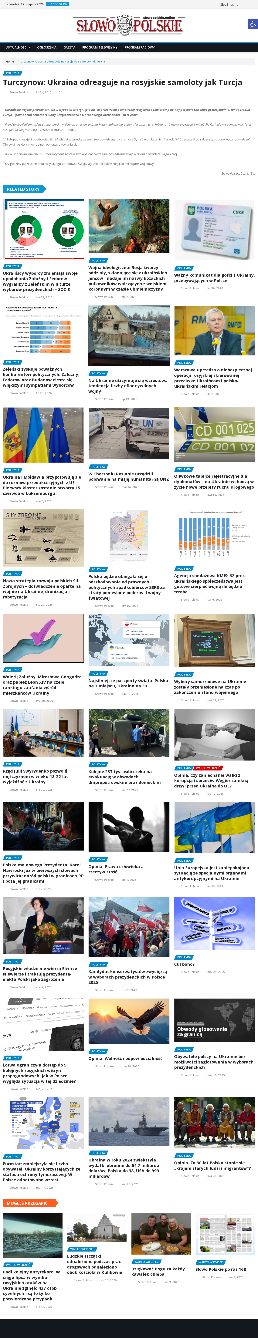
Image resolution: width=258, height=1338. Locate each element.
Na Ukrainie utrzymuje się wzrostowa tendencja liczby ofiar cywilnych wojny (128, 385)
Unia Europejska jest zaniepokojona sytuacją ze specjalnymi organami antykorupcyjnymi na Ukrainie (211, 873)
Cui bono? (184, 964)
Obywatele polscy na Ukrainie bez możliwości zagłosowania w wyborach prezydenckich (214, 1061)
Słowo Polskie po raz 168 (220, 1269)
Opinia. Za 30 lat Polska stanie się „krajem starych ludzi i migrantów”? (212, 1165)
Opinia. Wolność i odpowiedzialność (125, 1058)
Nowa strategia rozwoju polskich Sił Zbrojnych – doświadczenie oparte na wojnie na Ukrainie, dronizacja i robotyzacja (42, 589)
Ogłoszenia (47, 47)
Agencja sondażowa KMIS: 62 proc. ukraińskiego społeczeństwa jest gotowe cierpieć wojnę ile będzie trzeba (210, 584)
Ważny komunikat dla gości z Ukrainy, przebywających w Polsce (214, 277)
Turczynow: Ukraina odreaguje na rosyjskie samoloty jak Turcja (62, 61)
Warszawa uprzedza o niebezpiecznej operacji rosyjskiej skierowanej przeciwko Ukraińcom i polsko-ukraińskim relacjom (213, 378)
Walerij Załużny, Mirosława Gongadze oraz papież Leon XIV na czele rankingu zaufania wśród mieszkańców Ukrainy (42, 685)
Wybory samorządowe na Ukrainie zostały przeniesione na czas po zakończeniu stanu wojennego (210, 687)
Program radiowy (139, 47)
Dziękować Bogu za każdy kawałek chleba (158, 1271)
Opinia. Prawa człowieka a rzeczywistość (116, 869)
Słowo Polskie (19, 92)
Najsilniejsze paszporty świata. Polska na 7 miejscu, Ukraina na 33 (128, 683)
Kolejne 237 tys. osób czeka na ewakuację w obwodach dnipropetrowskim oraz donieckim (124, 777)
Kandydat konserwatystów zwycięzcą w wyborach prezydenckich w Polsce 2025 (127, 977)
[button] (253, 24)
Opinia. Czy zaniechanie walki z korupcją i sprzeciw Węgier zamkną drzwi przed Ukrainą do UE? (211, 780)
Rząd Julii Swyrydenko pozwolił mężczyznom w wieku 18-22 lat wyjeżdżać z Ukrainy (35, 776)
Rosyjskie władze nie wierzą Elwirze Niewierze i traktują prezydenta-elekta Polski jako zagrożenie (40, 974)
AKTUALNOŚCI (17, 47)
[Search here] (254, 47)
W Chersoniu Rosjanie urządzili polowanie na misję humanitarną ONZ (128, 476)
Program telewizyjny (100, 47)
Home (10, 61)
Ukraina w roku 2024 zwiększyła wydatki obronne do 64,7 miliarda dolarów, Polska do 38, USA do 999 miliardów (123, 1168)
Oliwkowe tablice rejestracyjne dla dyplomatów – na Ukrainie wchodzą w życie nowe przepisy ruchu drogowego (214, 481)
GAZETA (69, 47)
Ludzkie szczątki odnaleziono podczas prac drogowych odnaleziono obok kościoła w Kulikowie (94, 1264)
